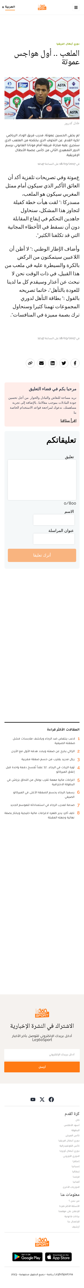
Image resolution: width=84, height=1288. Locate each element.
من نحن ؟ (74, 1200)
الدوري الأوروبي (71, 1156)
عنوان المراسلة (61, 530)
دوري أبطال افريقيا (68, 43)
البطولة (75, 1130)
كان (77, 1119)
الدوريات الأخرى (71, 1186)
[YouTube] (33, 1099)
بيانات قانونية (72, 1216)
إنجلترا (76, 1161)
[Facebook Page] (51, 1099)
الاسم (69, 511)
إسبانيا (76, 1166)
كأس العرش (72, 1135)
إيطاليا (76, 1171)
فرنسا (76, 1176)
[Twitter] (42, 1099)
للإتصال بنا (73, 1221)
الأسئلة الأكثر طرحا (69, 1206)
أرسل (42, 1067)
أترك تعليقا (42, 555)
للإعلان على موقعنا (69, 1211)
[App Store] (58, 1256)
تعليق (69, 456)
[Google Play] (27, 1256)
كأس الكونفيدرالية (70, 1145)
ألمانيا (76, 1181)
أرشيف (76, 1226)
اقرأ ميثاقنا (68, 420)
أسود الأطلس (72, 1125)
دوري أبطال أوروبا (70, 1150)
